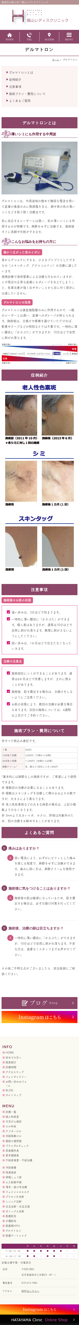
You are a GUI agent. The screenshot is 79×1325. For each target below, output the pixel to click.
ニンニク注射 (13, 1201)
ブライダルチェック (17, 1145)
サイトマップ (13, 1095)
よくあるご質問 (19, 100)
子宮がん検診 (14, 1121)
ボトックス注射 (15, 1211)
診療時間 (11, 1067)
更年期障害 (12, 1155)
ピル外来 (11, 1126)
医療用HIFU (13, 1225)
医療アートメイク (16, 1235)
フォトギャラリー (16, 1076)
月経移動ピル (13, 1136)
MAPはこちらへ (30, 1291)
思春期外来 (12, 1150)
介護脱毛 (11, 1221)
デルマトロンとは (21, 72)
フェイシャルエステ (17, 1192)
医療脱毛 (11, 1216)
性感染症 (11, 1172)
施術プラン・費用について (27, 93)
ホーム (55, 59)
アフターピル (13, 1131)
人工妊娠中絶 (14, 1182)
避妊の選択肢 (14, 1141)
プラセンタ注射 (15, 1196)
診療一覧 (11, 1112)
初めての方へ (13, 1057)
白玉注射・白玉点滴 (18, 1206)
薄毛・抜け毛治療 (16, 1187)
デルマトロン (13, 1230)
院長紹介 (11, 1062)
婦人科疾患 (12, 1116)
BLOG (9, 1090)
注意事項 (15, 86)
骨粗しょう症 (14, 1177)
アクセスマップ (15, 1072)
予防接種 (11, 1167)
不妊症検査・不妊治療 (19, 1160)
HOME (10, 1052)
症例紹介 (15, 79)
